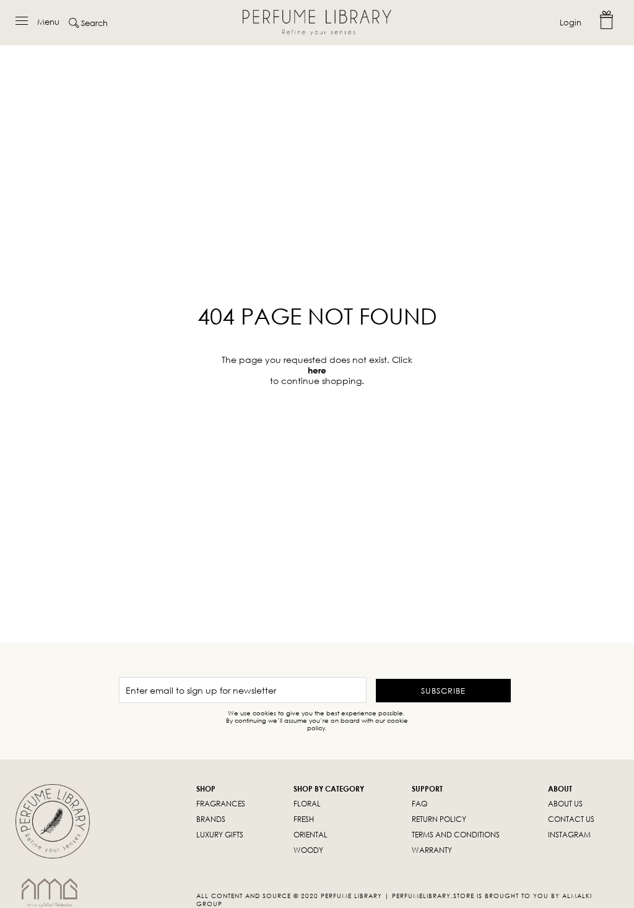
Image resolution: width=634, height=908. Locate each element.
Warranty (432, 850)
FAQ (419, 803)
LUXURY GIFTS (219, 834)
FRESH (303, 819)
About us (565, 803)
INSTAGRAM (569, 834)
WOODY (308, 850)
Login (570, 22)
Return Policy (439, 819)
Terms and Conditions (456, 834)
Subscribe (443, 691)
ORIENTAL (310, 834)
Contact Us (571, 819)
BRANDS (210, 819)
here (317, 370)
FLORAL (307, 803)
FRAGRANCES (220, 803)
